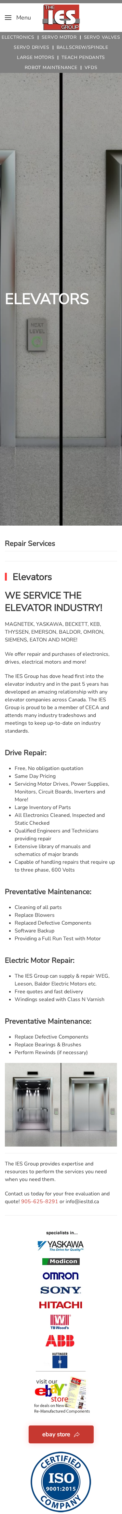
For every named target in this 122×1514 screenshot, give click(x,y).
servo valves (102, 37)
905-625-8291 (39, 1201)
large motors (35, 57)
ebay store (56, 1434)
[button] (18, 18)
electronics (18, 37)
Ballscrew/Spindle (82, 47)
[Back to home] (61, 18)
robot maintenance (51, 67)
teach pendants (83, 57)
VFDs (91, 67)
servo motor (59, 37)
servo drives (31, 47)
